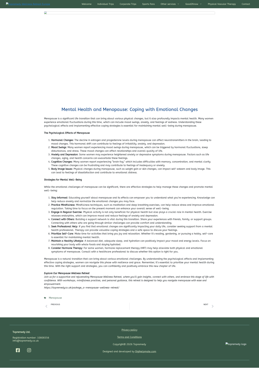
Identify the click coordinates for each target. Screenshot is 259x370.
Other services (168, 4)
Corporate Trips (128, 4)
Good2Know (191, 4)
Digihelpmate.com (145, 351)
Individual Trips (105, 4)
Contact (246, 4)
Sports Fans (148, 4)
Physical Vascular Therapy (222, 4)
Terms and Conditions (129, 337)
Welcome (86, 4)
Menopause (55, 297)
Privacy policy (129, 329)
